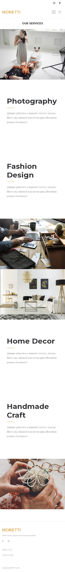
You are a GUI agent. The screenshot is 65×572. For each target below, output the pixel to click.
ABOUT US (7, 550)
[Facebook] (2, 541)
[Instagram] (8, 541)
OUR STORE (7, 555)
